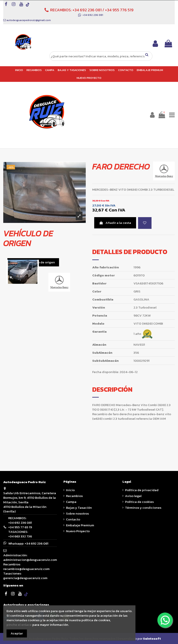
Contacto (73, 519)
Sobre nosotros (77, 513)
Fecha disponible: (105, 372)
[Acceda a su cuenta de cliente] (155, 43)
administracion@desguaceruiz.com (30, 559)
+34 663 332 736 (20, 536)
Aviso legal (133, 496)
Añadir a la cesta (118, 222)
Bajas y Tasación (79, 507)
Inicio (70, 490)
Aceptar (17, 633)
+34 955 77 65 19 (20, 527)
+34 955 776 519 (119, 10)
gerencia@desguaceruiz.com (25, 577)
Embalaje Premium (80, 525)
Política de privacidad (141, 490)
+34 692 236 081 (87, 10)
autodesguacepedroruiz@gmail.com (29, 20)
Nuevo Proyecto (78, 531)
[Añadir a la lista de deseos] (145, 223)
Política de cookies (139, 501)
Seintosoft (152, 638)
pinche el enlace (19, 624)
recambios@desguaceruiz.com (26, 568)
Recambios (74, 496)
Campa (71, 501)
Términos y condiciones (143, 507)
